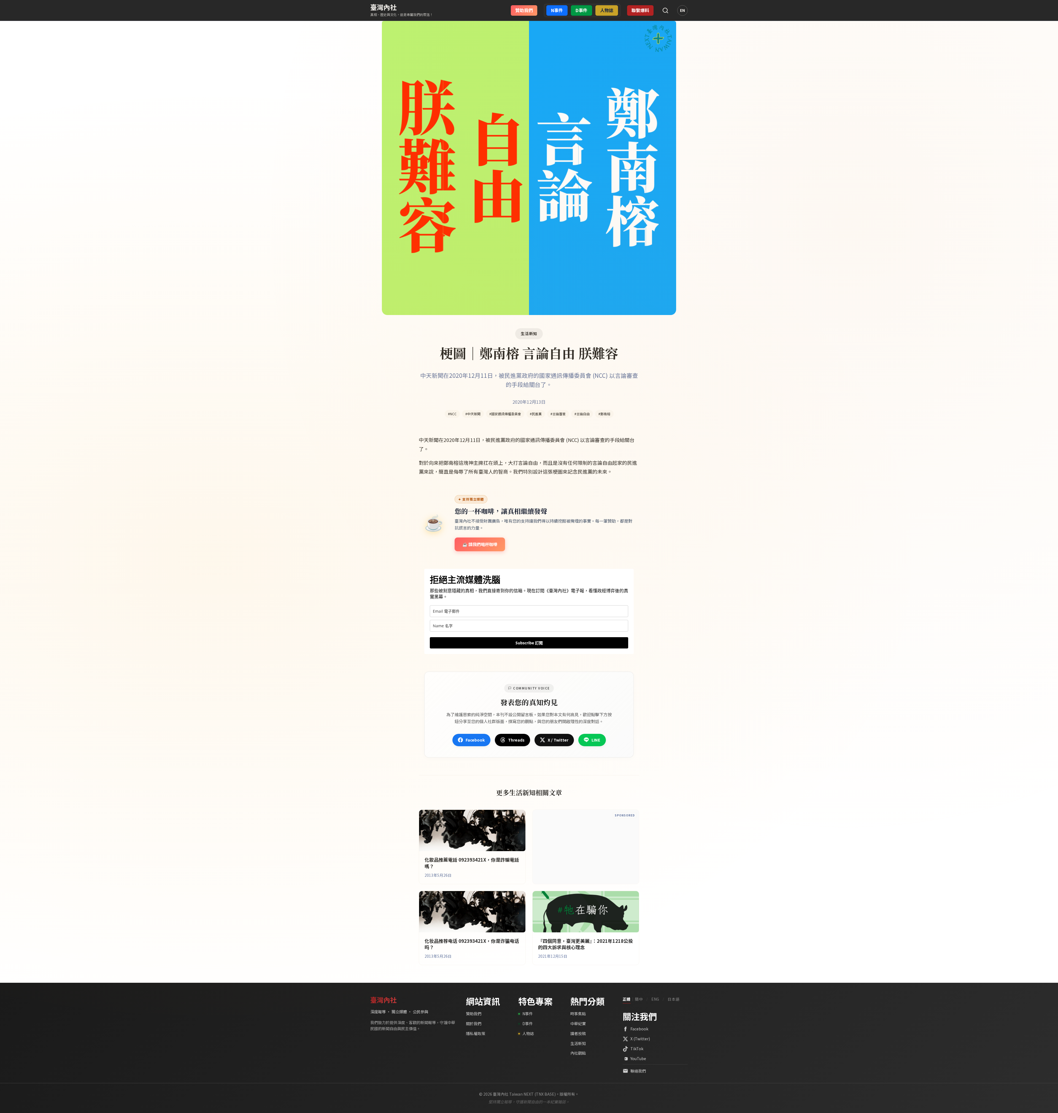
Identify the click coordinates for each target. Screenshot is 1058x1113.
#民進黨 (536, 413)
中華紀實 (578, 1023)
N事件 (527, 1013)
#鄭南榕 (604, 413)
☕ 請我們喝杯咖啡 (479, 544)
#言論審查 (558, 413)
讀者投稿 (578, 1033)
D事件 (527, 1023)
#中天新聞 (473, 413)
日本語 (674, 999)
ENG (655, 999)
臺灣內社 (383, 7)
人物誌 (528, 1033)
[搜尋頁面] (665, 10)
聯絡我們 (638, 1071)
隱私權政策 (475, 1033)
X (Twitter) (640, 1038)
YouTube (638, 1058)
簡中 (639, 999)
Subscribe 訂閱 (529, 642)
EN (682, 10)
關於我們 (473, 1023)
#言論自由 (582, 413)
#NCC (452, 413)
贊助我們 (473, 1013)
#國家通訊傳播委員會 (505, 413)
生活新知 (578, 1043)
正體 (627, 999)
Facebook (639, 1028)
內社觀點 (578, 1053)
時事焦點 (578, 1013)
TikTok (636, 1048)
